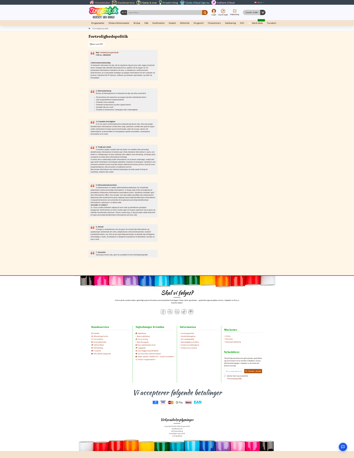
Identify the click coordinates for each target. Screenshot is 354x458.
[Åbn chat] (343, 447)
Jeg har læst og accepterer (237, 377)
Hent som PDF (97, 44)
